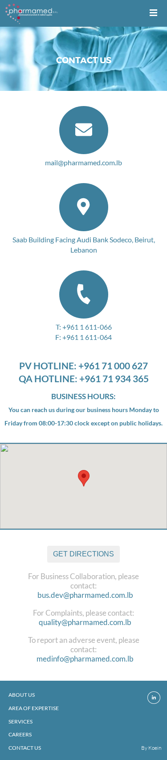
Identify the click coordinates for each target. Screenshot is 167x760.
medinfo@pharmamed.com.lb (85, 658)
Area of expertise (33, 708)
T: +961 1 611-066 (84, 327)
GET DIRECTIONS (83, 554)
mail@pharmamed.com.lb (83, 162)
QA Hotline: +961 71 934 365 (84, 378)
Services (20, 721)
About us (21, 694)
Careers (20, 734)
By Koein (151, 747)
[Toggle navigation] (153, 13)
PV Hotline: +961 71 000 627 (83, 365)
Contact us (24, 747)
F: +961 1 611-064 (83, 337)
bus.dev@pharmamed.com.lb (85, 595)
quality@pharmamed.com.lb (85, 622)
